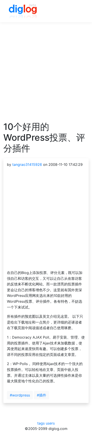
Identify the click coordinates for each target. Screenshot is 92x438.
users (50, 423)
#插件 (41, 395)
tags (41, 423)
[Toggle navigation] (79, 11)
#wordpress (20, 395)
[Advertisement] (46, 75)
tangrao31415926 (27, 164)
